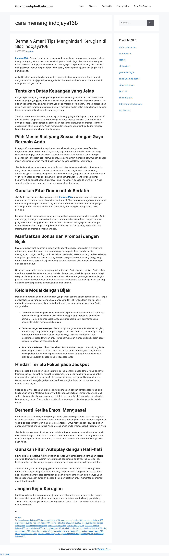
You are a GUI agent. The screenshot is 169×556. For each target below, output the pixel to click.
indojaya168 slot (89, 523)
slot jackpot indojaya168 (41, 531)
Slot (19, 517)
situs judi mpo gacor (129, 78)
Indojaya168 (21, 58)
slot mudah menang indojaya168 (66, 531)
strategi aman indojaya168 (26, 534)
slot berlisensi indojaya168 (91, 528)
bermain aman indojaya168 (29, 520)
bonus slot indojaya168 (50, 520)
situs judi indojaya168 (71, 528)
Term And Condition (142, 6)
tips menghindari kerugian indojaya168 (77, 534)
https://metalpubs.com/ (130, 104)
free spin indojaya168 (41, 523)
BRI (8, 554)
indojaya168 (65, 197)
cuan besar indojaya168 (93, 520)
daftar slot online (127, 47)
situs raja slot (125, 97)
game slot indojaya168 (60, 523)
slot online (124, 66)
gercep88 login (126, 72)
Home (81, 6)
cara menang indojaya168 (72, 520)
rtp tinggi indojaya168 (52, 528)
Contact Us (107, 6)
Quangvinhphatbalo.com (34, 6)
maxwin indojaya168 (75, 526)
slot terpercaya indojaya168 (92, 531)
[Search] (150, 23)
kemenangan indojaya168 (36, 526)
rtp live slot (124, 110)
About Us (93, 6)
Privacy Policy (123, 6)
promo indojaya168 (34, 528)
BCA (2, 554)
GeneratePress (104, 549)
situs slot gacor (126, 85)
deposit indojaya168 (23, 523)
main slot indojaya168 (57, 526)
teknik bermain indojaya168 (49, 534)
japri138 (123, 91)
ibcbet (122, 60)
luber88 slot (125, 53)
